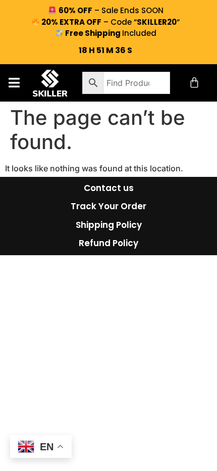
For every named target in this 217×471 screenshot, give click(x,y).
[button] (14, 82)
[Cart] (194, 82)
